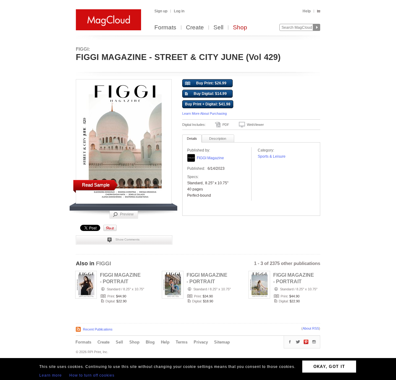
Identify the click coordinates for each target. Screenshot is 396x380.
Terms (181, 342)
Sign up (160, 11)
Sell (218, 28)
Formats (165, 28)
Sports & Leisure (272, 156)
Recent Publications (98, 329)
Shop (240, 28)
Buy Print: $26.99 (211, 83)
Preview (127, 214)
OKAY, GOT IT (329, 366)
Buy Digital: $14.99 (210, 94)
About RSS (311, 328)
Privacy (201, 342)
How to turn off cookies (91, 375)
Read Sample (96, 184)
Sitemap (222, 342)
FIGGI (103, 263)
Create (195, 28)
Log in (179, 11)
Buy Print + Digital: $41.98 (207, 104)
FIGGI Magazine (210, 158)
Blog (150, 342)
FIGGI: (83, 49)
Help (307, 11)
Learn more (50, 375)
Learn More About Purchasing (204, 113)
